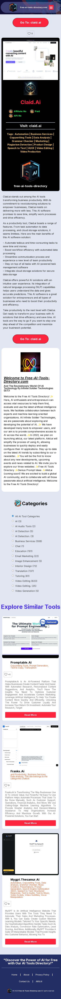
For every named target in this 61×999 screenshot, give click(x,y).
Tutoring (22, 576)
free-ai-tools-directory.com (33, 7)
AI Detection (24, 531)
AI (18, 521)
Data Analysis (41, 137)
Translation (24, 571)
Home (14, 974)
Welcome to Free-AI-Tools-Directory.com (27, 380)
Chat (19, 546)
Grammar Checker (22, 141)
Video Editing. (25, 586)
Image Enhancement (28, 561)
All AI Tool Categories (27, 516)
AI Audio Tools (25, 526)
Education (24, 551)
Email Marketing (27, 556)
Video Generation (27, 591)
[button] (51, 7)
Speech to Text (17, 148)
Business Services (42, 134)
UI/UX (31, 148)
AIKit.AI (39, 981)
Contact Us (24, 981)
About (26, 974)
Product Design (43, 144)
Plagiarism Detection (19, 144)
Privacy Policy (42, 974)
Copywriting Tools (20, 137)
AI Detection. (24, 536)
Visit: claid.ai (30, 126)
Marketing (42, 141)
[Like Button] (29, 33)
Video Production (30, 151)
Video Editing (44, 148)
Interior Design (26, 566)
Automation (22, 134)
